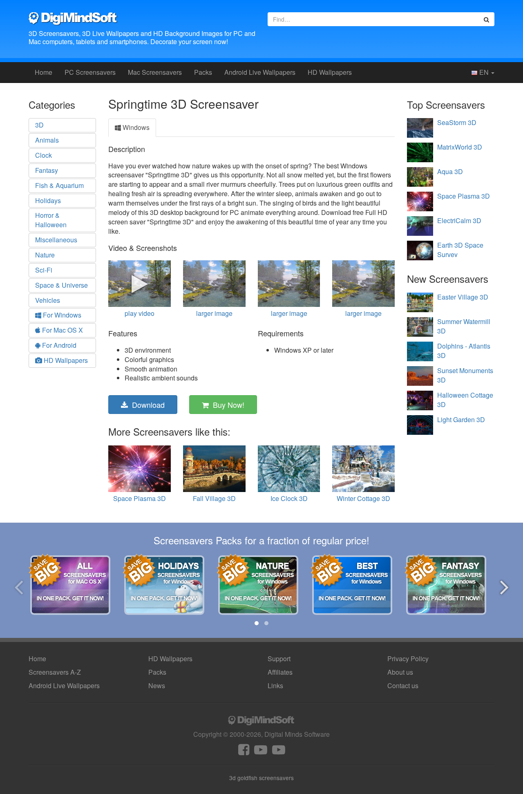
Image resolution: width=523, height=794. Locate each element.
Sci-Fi (43, 270)
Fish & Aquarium (59, 185)
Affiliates (280, 672)
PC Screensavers (90, 72)
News (156, 685)
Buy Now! (226, 404)
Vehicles (47, 300)
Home (43, 72)
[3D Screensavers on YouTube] (260, 751)
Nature (45, 254)
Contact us (402, 685)
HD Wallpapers (330, 72)
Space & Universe (61, 285)
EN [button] (484, 72)
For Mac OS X (61, 330)
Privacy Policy (408, 658)
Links (275, 685)
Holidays (48, 200)
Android (259, 72)
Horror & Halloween (51, 219)
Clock (43, 155)
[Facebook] (243, 751)
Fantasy (46, 170)
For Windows (61, 315)
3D (39, 125)
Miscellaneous (56, 239)
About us (400, 672)
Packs (203, 72)
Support (279, 658)
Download (146, 404)
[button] (257, 623)
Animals (47, 140)
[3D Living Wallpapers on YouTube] (278, 751)
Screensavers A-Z (55, 672)
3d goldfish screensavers (261, 778)
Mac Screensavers (155, 72)
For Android (58, 345)
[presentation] (18, 586)
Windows (135, 127)
